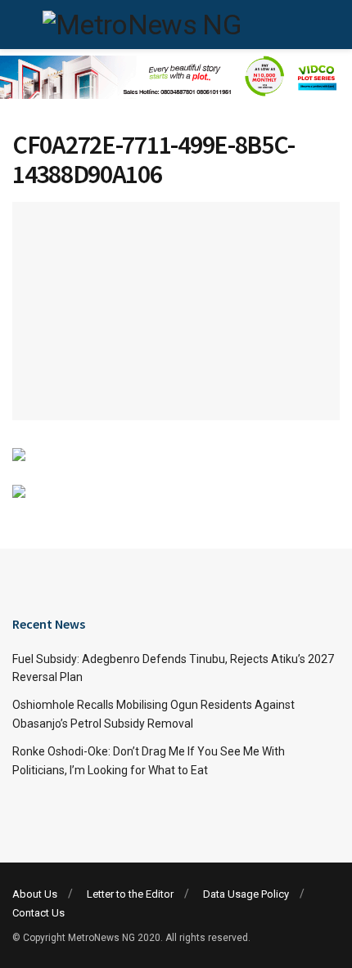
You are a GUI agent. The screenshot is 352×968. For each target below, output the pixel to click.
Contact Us (38, 913)
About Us (34, 894)
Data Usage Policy (246, 894)
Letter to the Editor (130, 894)
